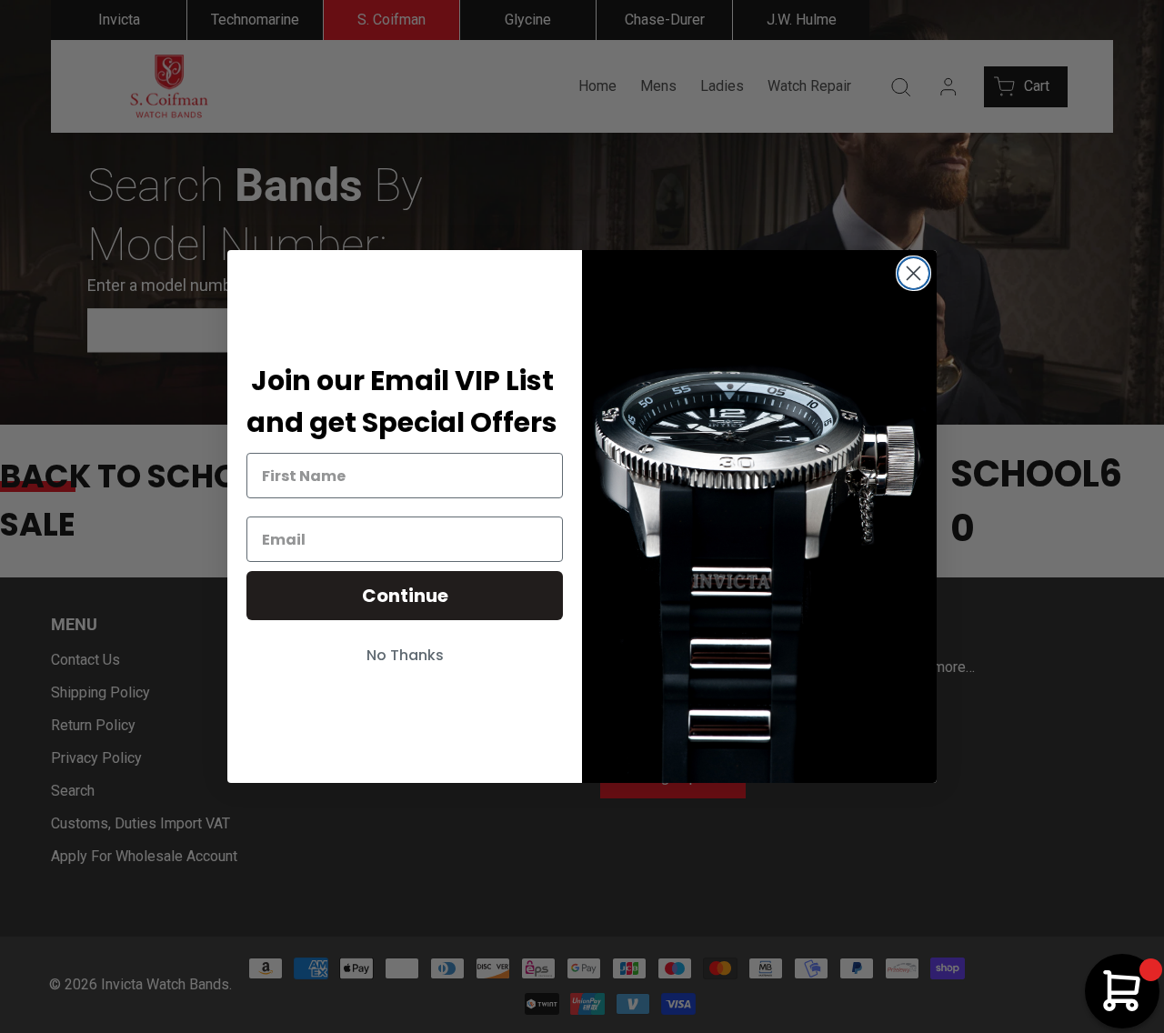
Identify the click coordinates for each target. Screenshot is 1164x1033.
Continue (405, 595)
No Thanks (405, 655)
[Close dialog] (913, 273)
